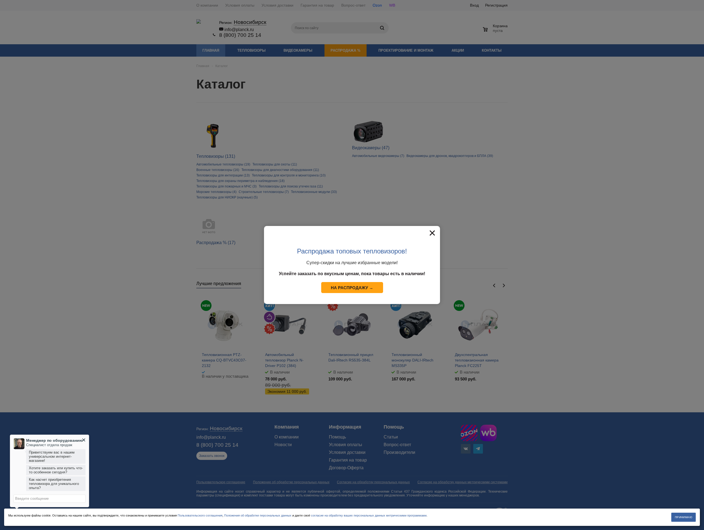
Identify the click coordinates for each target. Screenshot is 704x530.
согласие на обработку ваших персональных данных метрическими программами (369, 515)
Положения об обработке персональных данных (258, 515)
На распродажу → (352, 287)
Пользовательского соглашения (200, 515)
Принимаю (683, 517)
